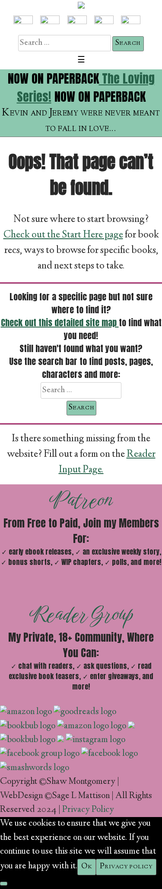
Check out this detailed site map (60, 322)
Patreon (81, 500)
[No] (3, 884)
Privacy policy (126, 866)
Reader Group (81, 614)
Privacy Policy (88, 810)
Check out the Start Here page (63, 235)
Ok (86, 866)
